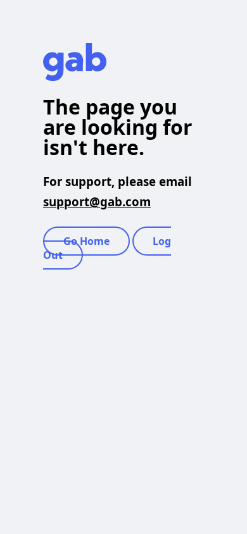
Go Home (86, 241)
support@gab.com (97, 201)
